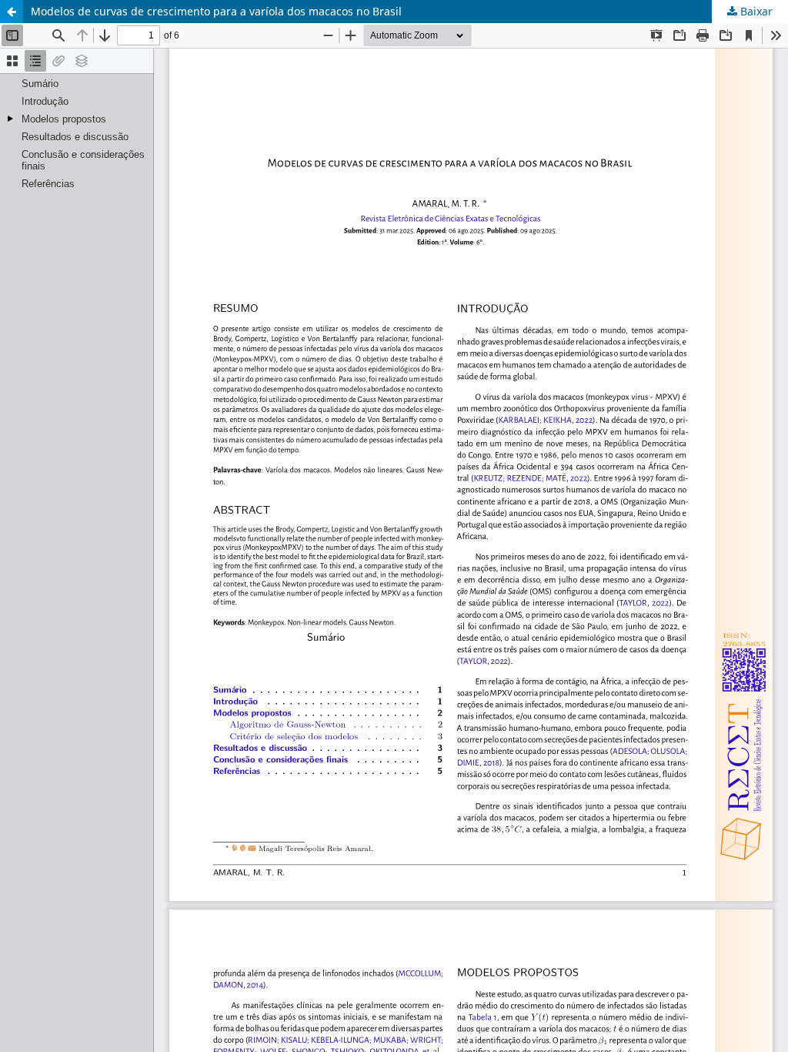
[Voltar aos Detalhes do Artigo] (11, 11)
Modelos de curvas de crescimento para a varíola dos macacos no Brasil (216, 11)
